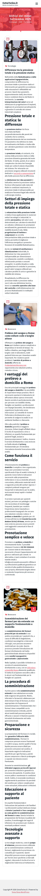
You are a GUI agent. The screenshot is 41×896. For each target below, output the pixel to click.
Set (33, 61)
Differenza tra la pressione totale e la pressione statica (19, 71)
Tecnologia (12, 66)
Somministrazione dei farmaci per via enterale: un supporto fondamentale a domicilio (19, 622)
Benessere (12, 329)
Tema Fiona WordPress (20, 892)
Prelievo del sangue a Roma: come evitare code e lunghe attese (20, 336)
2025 (20, 22)
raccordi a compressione (23, 173)
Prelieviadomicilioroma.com (15, 365)
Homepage (13, 22)
